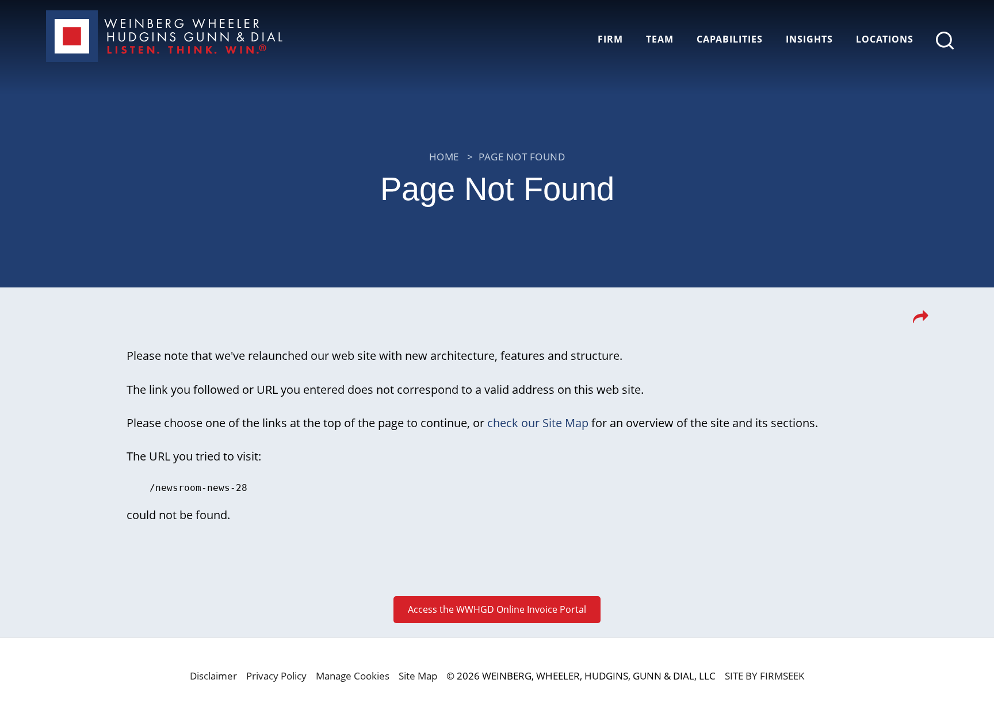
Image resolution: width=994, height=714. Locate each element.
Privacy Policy (276, 675)
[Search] (945, 40)
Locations (884, 39)
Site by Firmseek (764, 675)
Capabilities (730, 39)
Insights (809, 39)
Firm (610, 39)
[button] (920, 320)
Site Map (418, 675)
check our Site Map (537, 422)
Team (660, 39)
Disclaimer (213, 675)
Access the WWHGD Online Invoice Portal (497, 609)
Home (444, 156)
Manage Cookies (352, 675)
